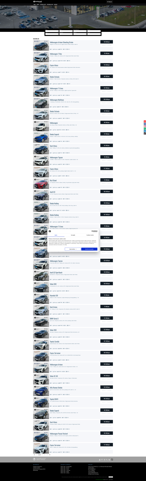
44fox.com (111, 479)
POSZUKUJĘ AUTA (50, 4)
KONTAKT (55, 4)
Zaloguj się (110, 1)
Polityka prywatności (37, 466)
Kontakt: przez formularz (93, 474)
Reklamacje (35, 470)
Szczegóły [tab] (73, 235)
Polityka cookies (36, 467)
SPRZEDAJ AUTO (43, 4)
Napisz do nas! (102, 479)
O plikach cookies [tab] (90, 235)
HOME (35, 4)
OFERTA (38, 4)
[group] (73, 17)
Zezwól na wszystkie (89, 249)
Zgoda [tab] (56, 235)
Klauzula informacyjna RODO (39, 469)
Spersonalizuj (72, 249)
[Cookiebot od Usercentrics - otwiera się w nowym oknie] (92, 231)
